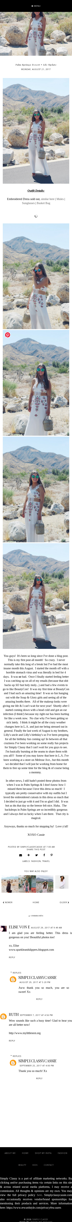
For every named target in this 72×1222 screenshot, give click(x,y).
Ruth (14, 1014)
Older (64, 902)
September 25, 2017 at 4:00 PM (37, 1065)
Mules (60, 199)
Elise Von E (19, 926)
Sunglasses (28, 203)
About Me (10, 1153)
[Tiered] (10, 884)
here (39, 1195)
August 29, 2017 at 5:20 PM (35, 982)
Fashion (36, 861)
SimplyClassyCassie (37, 977)
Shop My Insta (43, 1153)
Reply (12, 957)
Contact (49, 1165)
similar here (47, 199)
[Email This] (21, 855)
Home (36, 902)
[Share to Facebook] (44, 855)
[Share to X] (36, 855)
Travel (46, 861)
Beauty (22, 1165)
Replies (17, 972)
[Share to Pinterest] (51, 855)
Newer (8, 902)
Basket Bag (43, 203)
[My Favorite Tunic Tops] (62, 882)
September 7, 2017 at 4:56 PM (36, 1015)
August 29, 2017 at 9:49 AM (46, 927)
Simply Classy (40, 1219)
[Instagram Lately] (27, 884)
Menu (37, 6)
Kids (34, 1165)
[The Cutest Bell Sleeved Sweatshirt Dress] (44, 884)
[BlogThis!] (28, 855)
